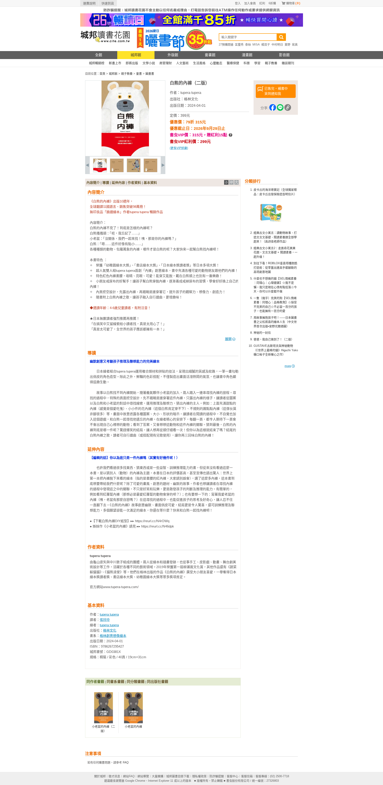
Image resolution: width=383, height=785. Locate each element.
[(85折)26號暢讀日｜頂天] (191, 25)
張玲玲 (105, 620)
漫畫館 (247, 55)
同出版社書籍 (157, 682)
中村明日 (277, 44)
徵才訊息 (114, 776)
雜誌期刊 (288, 63)
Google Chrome (135, 780)
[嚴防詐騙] (191, 12)
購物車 (293, 3)
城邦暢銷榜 (96, 63)
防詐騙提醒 (216, 776)
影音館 (284, 55)
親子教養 (271, 63)
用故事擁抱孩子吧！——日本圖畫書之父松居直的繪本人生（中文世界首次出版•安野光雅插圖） (275, 322)
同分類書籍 (136, 682)
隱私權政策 (199, 776)
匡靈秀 (239, 44)
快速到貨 (108, 3)
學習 (257, 63)
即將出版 (132, 63)
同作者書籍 (95, 682)
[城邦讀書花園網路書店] (105, 50)
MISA (256, 44)
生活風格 (199, 63)
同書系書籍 (115, 682)
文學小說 (149, 63)
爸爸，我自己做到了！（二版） (274, 339)
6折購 (272, 3)
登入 (238, 3)
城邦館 (136, 55)
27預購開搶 (226, 44)
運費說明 (89, 3)
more (288, 366)
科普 (247, 63)
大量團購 (157, 776)
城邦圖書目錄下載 (177, 776)
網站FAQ (129, 776)
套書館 (210, 55)
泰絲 (248, 44)
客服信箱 (247, 776)
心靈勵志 (216, 63)
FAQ (126, 762)
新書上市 (115, 63)
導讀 (105, 182)
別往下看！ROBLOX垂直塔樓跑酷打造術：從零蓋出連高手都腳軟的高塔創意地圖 (275, 268)
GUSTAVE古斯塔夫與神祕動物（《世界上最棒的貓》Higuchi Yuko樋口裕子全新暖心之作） (276, 350)
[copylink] (287, 108)
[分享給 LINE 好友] (280, 108)
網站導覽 (143, 776)
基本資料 (150, 182)
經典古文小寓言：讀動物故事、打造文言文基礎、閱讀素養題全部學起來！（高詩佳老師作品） (275, 237)
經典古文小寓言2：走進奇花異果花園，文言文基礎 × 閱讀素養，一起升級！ (275, 252)
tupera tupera (190, 93)
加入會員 (250, 3)
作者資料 (134, 182)
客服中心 (232, 776)
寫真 (295, 44)
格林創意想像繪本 (113, 636)
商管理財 (165, 63)
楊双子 (265, 44)
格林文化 (191, 99)
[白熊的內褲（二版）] (100, 171)
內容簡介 (93, 182)
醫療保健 (233, 63)
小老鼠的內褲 (133, 726)
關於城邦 (100, 776)
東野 (287, 44)
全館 (98, 55)
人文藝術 (182, 63)
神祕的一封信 (262, 332)
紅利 (262, 3)
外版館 (173, 55)
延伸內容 (118, 182)
